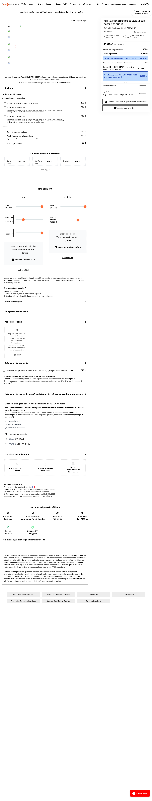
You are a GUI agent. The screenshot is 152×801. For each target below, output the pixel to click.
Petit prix (39, 4)
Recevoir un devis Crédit (69, 247)
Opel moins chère (93, 601)
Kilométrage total (9, 218)
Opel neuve (129, 594)
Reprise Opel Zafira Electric (58, 601)
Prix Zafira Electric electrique (23, 601)
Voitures (114, 4)
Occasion (50, 4)
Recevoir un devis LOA (25, 259)
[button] (140, 793)
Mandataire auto (28, 12)
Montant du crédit (53, 218)
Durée (7, 205)
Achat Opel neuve (45, 12)
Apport (7, 231)
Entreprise (86, 4)
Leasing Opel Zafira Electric (58, 594)
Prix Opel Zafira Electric (23, 594)
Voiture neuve (27, 4)
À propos (132, 4)
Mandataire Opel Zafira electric (69, 12)
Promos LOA (75, 4)
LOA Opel (93, 594)
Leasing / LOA (61, 4)
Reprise (96, 4)
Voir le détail (23, 270)
